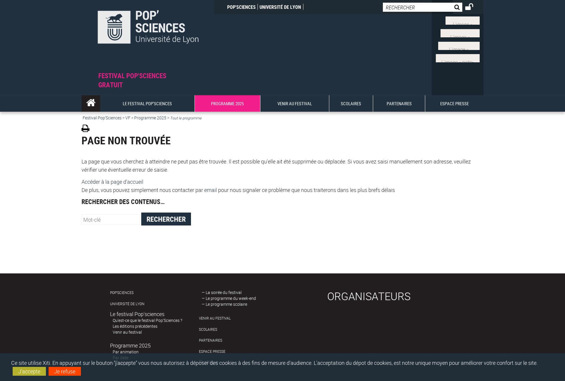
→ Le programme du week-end (229, 298)
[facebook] (460, 32)
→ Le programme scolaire (224, 304)
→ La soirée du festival (222, 292)
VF (127, 118)
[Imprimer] (88, 129)
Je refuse (64, 371)
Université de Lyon (280, 7)
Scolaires (208, 329)
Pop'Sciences (241, 7)
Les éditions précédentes (135, 326)
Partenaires (210, 340)
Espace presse (212, 351)
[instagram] (459, 45)
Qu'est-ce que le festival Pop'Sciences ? (147, 320)
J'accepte (29, 371)
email (210, 189)
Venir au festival (127, 332)
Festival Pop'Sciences (102, 118)
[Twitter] (463, 20)
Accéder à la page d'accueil (112, 181)
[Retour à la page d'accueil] (148, 35)
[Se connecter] (473, 7)
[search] (422, 7)
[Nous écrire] (458, 57)
